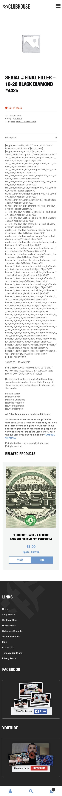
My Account (10, 791)
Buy (42, 560)
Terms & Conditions (12, 653)
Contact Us (8, 647)
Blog (4, 642)
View (20, 560)
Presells (18, 118)
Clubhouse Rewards (12, 631)
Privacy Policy (9, 658)
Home (5, 609)
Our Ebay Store (9, 620)
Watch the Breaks (11, 636)
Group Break (17, 121)
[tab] (31, 138)
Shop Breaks (8, 614)
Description (11, 137)
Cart (47, 788)
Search (31, 791)
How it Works (9, 625)
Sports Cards (29, 121)
